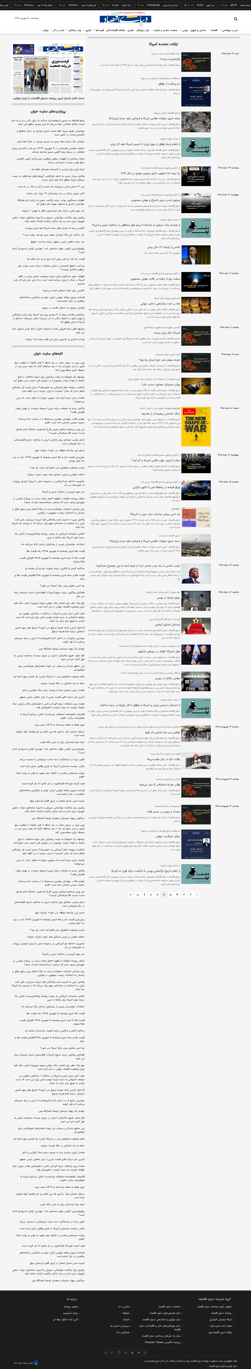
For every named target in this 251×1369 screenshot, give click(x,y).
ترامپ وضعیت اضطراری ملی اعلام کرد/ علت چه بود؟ (57, 468)
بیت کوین (195, 5)
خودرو (131, 30)
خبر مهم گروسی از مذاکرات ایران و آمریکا (63, 492)
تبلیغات (125, 1313)
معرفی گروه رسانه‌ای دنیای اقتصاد (214, 1307)
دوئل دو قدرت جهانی (168, 836)
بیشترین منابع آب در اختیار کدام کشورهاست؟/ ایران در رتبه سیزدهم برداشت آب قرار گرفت (50, 640)
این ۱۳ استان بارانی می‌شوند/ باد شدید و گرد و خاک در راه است (51, 187)
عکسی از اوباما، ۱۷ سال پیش (163, 247)
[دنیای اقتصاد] (125, 19)
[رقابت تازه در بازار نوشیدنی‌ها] (195, 760)
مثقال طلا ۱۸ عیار (30, 5)
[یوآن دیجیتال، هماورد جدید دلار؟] (195, 386)
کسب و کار (58, 30)
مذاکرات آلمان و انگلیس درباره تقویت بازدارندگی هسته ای (55, 568)
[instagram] (145, 1352)
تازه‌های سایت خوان (48, 353)
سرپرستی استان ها (119, 1326)
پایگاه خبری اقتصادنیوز (220, 1332)
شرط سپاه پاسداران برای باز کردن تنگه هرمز (62, 742)
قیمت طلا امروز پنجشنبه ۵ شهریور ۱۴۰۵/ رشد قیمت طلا (55, 551)
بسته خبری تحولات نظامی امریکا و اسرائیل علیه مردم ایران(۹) (145, 541)
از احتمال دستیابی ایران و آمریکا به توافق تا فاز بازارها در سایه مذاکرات (140, 705)
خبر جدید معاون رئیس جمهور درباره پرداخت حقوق (58, 242)
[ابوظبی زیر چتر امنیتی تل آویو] (195, 733)
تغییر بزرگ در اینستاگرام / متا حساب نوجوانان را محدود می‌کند (52, 759)
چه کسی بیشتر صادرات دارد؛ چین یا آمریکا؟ (155, 514)
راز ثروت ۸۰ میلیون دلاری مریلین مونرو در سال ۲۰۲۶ (150, 173)
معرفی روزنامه (71, 1307)
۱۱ (131, 895)
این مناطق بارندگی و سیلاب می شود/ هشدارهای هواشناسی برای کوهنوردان (51, 668)
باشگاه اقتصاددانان (115, 30)
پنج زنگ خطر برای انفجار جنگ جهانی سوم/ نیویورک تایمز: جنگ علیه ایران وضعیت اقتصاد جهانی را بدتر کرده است (49, 605)
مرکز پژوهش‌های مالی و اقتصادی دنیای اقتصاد (159, 1327)
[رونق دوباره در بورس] (195, 601)
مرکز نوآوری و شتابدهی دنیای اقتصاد (161, 1319)
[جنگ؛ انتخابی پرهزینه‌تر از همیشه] (195, 426)
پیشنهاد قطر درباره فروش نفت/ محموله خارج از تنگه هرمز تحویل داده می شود (48, 330)
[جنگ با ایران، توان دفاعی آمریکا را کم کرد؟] (195, 463)
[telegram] (132, 1352)
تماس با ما (123, 1307)
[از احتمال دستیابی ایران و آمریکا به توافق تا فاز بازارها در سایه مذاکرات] (195, 708)
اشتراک (126, 1319)
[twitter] (138, 1352)
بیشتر (45, 30)
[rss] (125, 1352)
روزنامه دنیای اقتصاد (221, 1313)
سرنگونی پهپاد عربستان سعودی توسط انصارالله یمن (58, 818)
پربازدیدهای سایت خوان (48, 111)
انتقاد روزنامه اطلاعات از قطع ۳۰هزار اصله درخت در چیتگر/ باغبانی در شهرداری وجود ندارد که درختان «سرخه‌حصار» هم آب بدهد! (49, 500)
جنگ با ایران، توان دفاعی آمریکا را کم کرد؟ (156, 460)
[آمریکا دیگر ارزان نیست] (195, 336)
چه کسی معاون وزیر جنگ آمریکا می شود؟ (62, 586)
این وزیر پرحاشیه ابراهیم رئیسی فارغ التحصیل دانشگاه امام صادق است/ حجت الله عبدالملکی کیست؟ (50, 431)
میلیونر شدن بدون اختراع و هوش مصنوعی (155, 200)
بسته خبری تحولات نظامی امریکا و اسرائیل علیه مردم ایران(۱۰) (144, 118)
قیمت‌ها (99, 30)
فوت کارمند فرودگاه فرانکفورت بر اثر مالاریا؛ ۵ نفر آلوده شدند (53, 784)
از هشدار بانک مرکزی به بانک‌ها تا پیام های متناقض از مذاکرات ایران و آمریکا (136, 225)
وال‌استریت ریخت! (170, 59)
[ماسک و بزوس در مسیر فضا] (195, 815)
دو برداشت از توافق (169, 84)
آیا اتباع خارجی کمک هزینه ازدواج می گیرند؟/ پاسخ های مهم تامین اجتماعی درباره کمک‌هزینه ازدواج (50, 629)
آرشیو (88, 30)
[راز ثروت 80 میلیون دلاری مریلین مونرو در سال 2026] (195, 176)
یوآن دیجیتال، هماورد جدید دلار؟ (160, 385)
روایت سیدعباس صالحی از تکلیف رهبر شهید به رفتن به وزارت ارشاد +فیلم (50, 775)
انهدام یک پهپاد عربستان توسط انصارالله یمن (62, 649)
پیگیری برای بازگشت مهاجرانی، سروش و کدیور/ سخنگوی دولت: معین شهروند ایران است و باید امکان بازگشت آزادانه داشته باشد (48, 219)
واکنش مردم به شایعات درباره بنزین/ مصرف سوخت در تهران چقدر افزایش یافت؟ (50, 410)
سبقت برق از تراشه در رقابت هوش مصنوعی (155, 279)
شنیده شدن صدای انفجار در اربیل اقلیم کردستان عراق (57, 801)
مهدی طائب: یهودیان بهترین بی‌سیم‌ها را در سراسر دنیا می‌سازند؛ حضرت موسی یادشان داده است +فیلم (51, 421)
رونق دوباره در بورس (168, 598)
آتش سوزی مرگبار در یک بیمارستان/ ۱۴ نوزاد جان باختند (55, 193)
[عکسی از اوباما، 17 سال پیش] (195, 255)
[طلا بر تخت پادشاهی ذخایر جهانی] (195, 305)
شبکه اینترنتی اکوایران (220, 1319)
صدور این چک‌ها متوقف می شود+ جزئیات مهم (60, 450)
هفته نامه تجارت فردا (221, 1326)
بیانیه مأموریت (70, 1313)
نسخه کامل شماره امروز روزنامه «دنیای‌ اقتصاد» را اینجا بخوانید (49, 99)
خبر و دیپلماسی (229, 30)
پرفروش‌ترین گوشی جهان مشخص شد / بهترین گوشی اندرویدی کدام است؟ (49, 250)
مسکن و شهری (198, 30)
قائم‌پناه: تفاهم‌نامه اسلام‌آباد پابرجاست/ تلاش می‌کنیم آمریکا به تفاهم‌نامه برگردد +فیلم (52, 716)
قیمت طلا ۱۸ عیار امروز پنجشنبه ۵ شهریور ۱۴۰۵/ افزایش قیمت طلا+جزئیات (52, 560)
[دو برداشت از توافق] (195, 92)
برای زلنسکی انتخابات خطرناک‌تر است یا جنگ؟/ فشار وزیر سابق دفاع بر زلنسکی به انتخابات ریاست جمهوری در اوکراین (48, 511)
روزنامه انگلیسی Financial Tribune (162, 1342)
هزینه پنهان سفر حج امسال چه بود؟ (159, 360)
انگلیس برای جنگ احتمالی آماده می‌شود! (63, 290)
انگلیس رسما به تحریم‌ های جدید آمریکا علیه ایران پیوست (55, 228)
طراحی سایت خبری (26, 1363)
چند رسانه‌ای (74, 30)
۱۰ (138, 895)
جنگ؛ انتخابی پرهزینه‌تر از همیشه (160, 414)
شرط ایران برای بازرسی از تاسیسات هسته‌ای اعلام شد (58, 169)
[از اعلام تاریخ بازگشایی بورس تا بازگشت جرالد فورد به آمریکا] (195, 874)
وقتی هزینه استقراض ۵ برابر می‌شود (159, 785)
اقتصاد (214, 30)
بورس (184, 30)
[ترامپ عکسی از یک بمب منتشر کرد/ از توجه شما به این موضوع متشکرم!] (195, 574)
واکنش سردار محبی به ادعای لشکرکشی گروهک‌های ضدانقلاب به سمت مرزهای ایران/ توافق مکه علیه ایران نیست (48, 178)
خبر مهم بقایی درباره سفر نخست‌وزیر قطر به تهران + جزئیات (53, 211)
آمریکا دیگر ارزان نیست (167, 333)
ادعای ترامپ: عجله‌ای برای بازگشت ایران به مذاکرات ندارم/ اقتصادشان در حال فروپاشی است (49, 442)
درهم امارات (230, 5)
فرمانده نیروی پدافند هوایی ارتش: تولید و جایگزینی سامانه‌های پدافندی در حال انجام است (52, 299)
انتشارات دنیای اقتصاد (169, 1307)
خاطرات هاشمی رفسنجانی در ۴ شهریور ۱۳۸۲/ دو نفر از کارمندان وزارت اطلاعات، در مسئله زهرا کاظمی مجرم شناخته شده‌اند (48, 150)
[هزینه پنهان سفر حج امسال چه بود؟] (195, 363)
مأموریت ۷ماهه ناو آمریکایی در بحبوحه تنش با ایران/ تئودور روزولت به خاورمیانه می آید (48, 483)
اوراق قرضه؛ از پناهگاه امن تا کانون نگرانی (156, 487)
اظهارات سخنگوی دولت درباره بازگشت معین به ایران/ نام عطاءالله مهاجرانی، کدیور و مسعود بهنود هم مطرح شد (51, 202)
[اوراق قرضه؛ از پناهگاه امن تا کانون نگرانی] (195, 490)
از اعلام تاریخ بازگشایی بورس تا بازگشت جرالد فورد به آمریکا (145, 871)
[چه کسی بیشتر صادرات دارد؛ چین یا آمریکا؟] (195, 517)
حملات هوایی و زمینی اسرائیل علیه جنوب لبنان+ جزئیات (56, 474)
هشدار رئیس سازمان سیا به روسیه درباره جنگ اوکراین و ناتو (54, 690)
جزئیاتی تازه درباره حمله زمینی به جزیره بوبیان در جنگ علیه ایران (51, 141)
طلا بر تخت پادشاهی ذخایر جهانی (160, 304)
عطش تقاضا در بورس (167, 678)
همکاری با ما (122, 1332)
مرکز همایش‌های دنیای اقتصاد (164, 1313)
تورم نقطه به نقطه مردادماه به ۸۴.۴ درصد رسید (60, 725)
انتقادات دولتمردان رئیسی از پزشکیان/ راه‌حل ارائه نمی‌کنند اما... (52, 544)
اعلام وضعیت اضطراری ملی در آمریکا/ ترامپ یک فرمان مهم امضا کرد (49, 677)
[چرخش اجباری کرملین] (195, 626)
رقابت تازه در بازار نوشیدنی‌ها (163, 759)
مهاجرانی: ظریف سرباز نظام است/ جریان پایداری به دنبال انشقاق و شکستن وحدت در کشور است (51, 133)
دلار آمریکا (111, 5)
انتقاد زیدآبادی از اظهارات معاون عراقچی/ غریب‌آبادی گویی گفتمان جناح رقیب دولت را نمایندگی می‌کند (51, 160)
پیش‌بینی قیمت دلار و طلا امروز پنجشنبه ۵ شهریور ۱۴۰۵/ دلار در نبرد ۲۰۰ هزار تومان (49, 459)
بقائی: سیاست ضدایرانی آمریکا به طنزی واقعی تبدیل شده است (52, 766)
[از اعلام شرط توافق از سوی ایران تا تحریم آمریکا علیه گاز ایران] (195, 147)
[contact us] (112, 1352)
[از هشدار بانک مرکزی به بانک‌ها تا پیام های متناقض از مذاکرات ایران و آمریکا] (195, 228)
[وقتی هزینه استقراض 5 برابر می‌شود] (195, 787)
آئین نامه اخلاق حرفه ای (65, 1319)
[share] (119, 1352)
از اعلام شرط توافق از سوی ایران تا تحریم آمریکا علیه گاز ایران (145, 144)
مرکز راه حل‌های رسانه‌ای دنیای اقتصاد (161, 1336)
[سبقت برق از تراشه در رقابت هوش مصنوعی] (195, 282)
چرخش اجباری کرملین (167, 625)
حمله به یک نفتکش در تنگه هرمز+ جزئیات (62, 683)
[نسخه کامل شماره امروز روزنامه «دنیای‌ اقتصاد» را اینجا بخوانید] (48, 67)
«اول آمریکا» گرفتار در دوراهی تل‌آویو (159, 651)
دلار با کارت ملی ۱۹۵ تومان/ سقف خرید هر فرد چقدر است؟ (54, 235)
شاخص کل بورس (155, 5)
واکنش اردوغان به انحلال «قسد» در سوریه (63, 308)
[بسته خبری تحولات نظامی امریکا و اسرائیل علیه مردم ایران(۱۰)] (195, 121)
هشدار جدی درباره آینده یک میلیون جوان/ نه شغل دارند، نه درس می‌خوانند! (50, 400)
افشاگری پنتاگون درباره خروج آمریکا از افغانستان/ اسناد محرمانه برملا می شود (49, 594)
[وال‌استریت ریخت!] (195, 62)
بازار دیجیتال (143, 30)
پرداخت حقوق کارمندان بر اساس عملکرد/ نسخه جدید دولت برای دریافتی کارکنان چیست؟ (51, 267)
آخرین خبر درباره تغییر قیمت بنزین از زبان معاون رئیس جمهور (52, 697)
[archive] (105, 1352)
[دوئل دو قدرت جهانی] (195, 844)
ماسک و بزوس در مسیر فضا (163, 812)
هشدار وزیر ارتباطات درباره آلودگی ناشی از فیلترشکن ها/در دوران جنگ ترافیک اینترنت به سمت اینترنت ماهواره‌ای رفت (48, 705)
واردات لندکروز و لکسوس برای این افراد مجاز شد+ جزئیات (55, 339)
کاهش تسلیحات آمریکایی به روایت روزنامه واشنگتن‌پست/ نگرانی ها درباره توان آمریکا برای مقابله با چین (50, 535)
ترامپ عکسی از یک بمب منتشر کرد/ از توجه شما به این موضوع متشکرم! (138, 566)
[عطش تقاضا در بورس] (195, 681)
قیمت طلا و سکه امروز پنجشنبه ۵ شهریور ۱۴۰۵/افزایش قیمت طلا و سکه (50, 577)
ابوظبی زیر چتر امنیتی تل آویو (162, 732)
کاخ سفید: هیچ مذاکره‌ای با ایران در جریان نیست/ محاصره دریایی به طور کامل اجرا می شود (49, 657)
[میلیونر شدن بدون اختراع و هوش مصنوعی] (195, 203)
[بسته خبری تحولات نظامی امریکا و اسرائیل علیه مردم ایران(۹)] (195, 545)
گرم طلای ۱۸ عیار (74, 5)
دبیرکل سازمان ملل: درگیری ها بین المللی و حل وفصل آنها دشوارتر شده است (50, 733)
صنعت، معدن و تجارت (165, 30)
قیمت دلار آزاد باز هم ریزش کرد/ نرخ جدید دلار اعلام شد (56, 259)
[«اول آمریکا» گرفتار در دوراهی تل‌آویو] (195, 654)
